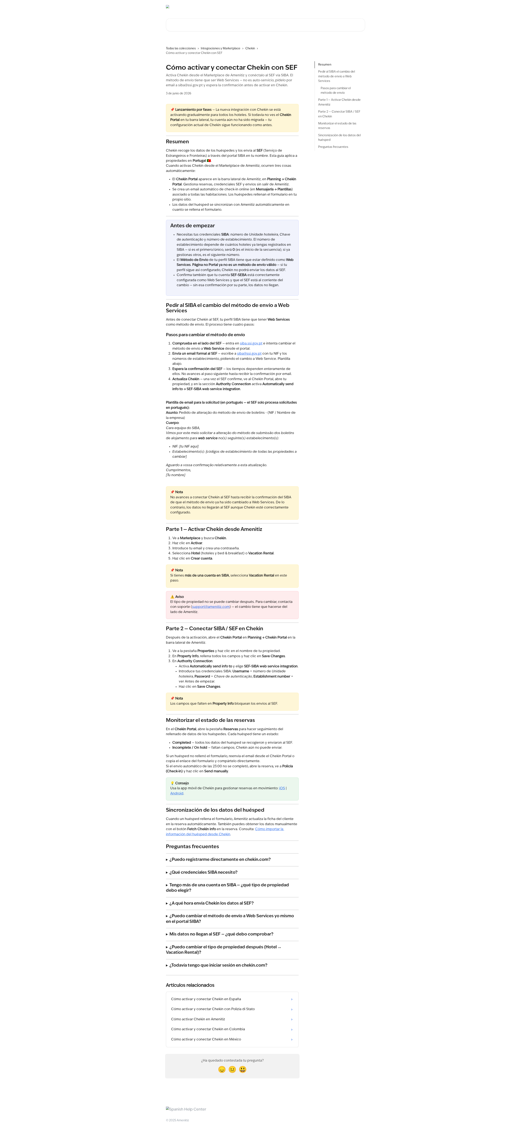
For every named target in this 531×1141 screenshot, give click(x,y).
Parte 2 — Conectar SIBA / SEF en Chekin (339, 114)
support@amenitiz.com (211, 607)
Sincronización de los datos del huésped (339, 137)
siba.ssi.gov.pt (251, 343)
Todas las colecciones (181, 48)
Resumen (324, 64)
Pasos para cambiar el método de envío (336, 90)
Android (176, 793)
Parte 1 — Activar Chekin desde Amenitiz (339, 102)
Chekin (250, 48)
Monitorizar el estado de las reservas (337, 126)
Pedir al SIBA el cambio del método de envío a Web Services (336, 76)
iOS (282, 788)
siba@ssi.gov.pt (249, 353)
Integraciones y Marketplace (220, 48)
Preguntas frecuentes (333, 147)
